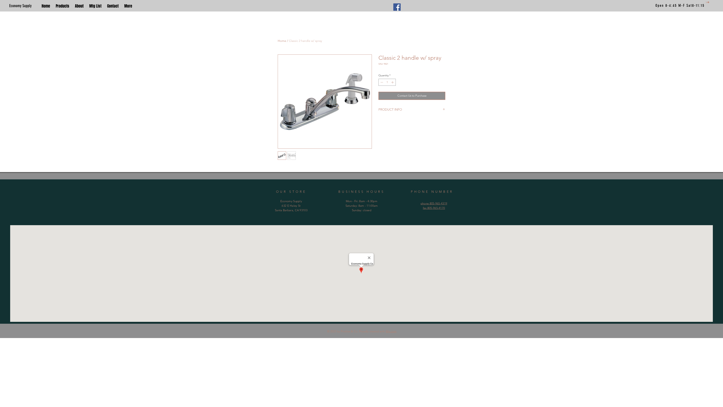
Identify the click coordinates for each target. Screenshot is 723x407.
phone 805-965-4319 (434, 203)
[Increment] (392, 82)
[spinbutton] (387, 82)
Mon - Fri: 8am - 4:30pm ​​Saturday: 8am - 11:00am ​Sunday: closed (361, 205)
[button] (707, 2)
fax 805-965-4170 (434, 208)
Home (282, 41)
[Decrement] (381, 82)
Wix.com (391, 331)
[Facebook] (397, 7)
